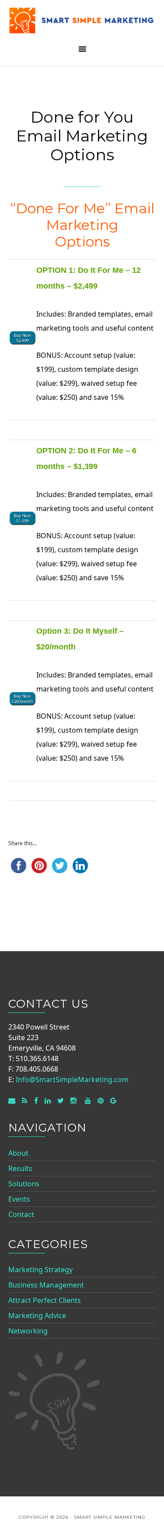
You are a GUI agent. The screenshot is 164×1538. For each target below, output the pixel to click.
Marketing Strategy (40, 1269)
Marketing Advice (37, 1315)
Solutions (23, 1184)
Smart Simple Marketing (82, 23)
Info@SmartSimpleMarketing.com (72, 1079)
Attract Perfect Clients (44, 1300)
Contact (21, 1214)
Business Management (46, 1285)
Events (19, 1199)
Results (20, 1168)
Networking (28, 1331)
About (18, 1153)
